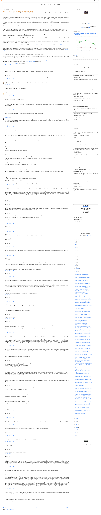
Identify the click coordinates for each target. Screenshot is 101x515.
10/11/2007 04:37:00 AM (9, 441)
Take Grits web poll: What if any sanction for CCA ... (83, 346)
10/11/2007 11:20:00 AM (9, 446)
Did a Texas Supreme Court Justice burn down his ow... (83, 389)
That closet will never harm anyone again (81, 343)
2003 (75, 435)
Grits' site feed (88, 23)
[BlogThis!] (21, 63)
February (77, 427)
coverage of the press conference (49, 60)
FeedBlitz (89, 27)
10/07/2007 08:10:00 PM (9, 376)
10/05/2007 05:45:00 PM (9, 184)
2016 (75, 253)
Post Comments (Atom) (10, 509)
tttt (5, 92)
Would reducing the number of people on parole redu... (83, 363)
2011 (75, 261)
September (77, 416)
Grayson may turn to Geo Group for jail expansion (82, 342)
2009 (75, 264)
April (76, 424)
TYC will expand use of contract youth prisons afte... (83, 383)
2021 (75, 245)
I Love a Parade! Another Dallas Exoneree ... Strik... (83, 284)
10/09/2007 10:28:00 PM (9, 430)
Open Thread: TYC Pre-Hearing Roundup (81, 351)
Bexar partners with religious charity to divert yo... (82, 283)
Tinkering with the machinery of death (81, 355)
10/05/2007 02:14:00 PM (9, 109)
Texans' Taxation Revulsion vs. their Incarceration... (83, 348)
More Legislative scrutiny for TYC (80, 358)
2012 (75, 259)
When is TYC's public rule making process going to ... (83, 301)
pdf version (58, 13)
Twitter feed (90, 194)
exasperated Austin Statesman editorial (31, 60)
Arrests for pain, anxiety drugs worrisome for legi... (83, 304)
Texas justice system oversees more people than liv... (83, 274)
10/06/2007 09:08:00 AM (9, 240)
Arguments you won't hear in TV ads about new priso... (83, 338)
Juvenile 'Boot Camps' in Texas (80, 292)
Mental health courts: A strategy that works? (81, 392)
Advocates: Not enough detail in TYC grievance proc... (83, 287)
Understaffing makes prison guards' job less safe (82, 275)
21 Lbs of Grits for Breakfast (79, 414)
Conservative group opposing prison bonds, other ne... (83, 345)
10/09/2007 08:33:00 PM (9, 424)
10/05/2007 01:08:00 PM (9, 84)
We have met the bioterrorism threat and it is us (82, 397)
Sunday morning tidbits (78, 377)
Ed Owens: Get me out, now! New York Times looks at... (84, 335)
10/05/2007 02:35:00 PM (9, 126)
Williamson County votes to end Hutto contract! (82, 406)
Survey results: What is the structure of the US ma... (83, 281)
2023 (75, 242)
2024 (75, 241)
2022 (75, 244)
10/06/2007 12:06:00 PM (9, 276)
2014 (75, 256)
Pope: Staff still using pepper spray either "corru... (82, 326)
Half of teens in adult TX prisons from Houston (82, 277)
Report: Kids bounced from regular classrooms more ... (83, 317)
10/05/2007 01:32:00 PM (9, 89)
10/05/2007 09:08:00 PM (9, 210)
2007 (75, 267)
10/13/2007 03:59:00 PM (9, 488)
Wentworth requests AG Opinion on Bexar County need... (83, 382)
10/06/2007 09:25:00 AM (9, 255)
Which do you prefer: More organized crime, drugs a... (83, 293)
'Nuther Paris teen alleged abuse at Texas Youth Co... (83, 373)
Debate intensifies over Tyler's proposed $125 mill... (83, 366)
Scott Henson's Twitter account (79, 17)
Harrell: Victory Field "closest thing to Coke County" (83, 327)
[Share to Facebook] (23, 63)
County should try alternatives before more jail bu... (83, 329)
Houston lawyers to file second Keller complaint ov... (83, 352)
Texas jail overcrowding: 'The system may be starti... (83, 410)
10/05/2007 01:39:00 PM (9, 95)
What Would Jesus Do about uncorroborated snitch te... (83, 312)
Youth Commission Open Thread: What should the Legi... (84, 330)
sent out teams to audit (33, 44)
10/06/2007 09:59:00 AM (9, 270)
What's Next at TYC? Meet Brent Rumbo (81, 400)
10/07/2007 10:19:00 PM (9, 382)
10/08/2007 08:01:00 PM (9, 405)
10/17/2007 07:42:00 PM (9, 503)
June (76, 421)
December (77, 268)
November (77, 270)
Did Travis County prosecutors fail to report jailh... (83, 339)
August (77, 418)
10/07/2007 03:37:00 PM (9, 352)
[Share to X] (22, 63)
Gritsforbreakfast (7, 81)
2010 (75, 262)
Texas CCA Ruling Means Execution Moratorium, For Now (84, 398)
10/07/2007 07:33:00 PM (9, 368)
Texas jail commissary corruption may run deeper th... (83, 311)
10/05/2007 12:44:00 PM (9, 78)
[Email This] (20, 63)
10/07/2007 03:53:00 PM (9, 357)
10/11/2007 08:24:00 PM (9, 453)
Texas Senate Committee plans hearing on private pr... (83, 379)
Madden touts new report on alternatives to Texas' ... (83, 302)
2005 (75, 432)
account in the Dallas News (16, 60)
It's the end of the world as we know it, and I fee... (82, 290)
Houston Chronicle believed (61, 60)
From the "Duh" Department (79, 361)
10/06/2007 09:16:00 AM (9, 246)
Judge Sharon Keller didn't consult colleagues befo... (83, 370)
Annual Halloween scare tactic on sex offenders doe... (83, 272)
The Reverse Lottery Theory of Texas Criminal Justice (83, 354)
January (77, 429)
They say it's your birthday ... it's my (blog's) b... (82, 375)
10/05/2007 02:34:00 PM (9, 114)
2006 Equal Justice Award (86, 206)
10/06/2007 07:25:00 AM (9, 223)
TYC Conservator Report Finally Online (81, 324)
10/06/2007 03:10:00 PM (9, 301)
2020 (75, 247)
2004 (75, 434)
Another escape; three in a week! (80, 413)
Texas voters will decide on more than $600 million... (83, 376)
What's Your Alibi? (78, 380)
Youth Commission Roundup (79, 308)
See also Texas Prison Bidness (30, 61)
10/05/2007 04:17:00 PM (9, 173)
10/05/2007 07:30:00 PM (9, 201)
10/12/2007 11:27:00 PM (9, 472)
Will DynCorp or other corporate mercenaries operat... (83, 299)
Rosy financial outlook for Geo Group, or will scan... (83, 372)
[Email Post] (19, 63)
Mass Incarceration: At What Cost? (80, 385)
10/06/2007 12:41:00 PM (9, 294)
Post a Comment (5, 505)
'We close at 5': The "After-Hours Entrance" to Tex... (83, 341)
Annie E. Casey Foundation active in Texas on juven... (83, 332)
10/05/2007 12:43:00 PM (9, 72)
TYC (12, 64)
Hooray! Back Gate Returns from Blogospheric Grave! (83, 388)
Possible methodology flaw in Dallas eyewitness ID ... (83, 401)
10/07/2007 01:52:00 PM (9, 332)
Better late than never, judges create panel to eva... (82, 336)
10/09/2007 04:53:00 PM (9, 417)
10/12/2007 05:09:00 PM (9, 466)
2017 (75, 251)
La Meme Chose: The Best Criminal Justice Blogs (82, 360)
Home (36, 507)
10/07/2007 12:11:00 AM (9, 318)
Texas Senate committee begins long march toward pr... (83, 349)
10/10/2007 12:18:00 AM (9, 435)
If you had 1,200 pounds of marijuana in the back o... (83, 314)
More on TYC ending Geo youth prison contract (82, 404)
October (77, 271)
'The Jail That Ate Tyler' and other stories (81, 289)
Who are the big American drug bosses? (81, 320)
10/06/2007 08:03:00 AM (9, 231)
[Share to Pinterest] (24, 63)
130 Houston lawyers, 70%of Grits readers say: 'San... (83, 309)
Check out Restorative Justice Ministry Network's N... (83, 286)
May (76, 422)
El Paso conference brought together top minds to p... (83, 391)
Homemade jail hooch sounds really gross (81, 280)
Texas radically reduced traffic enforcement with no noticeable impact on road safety (84, 34)
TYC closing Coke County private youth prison (82, 407)
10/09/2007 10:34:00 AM (9, 410)
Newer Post (4, 507)
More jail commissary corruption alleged (81, 323)
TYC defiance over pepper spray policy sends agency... (83, 298)
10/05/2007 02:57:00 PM (9, 151)
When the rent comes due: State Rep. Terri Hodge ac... (83, 403)
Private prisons (8, 64)
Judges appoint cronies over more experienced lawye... (83, 315)
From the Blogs (77, 318)
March (77, 425)
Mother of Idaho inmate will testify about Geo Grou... (83, 357)
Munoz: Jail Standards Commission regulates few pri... (83, 333)
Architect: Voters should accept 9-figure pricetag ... (83, 394)
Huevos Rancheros (89, 235)
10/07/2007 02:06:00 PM (9, 345)
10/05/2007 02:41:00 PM (9, 144)
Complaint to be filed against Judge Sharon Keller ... (83, 364)
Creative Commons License (90, 442)
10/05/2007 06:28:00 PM (9, 196)
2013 (75, 258)
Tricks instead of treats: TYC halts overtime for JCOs (83, 278)
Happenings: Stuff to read (79, 321)
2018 (75, 250)
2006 (75, 430)
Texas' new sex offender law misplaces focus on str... (83, 306)
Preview (82, 27)
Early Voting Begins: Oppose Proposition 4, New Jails (83, 305)
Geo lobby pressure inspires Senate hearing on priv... (83, 367)
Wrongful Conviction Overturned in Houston (82, 386)
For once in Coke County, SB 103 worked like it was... (83, 395)
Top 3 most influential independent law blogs (85, 214)
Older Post (67, 507)
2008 (75, 265)
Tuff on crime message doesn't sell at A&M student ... (83, 409)
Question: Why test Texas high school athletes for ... (83, 295)
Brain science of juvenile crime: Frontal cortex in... (83, 412)
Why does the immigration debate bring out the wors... (83, 369)
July (76, 419)
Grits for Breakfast (50, 5)
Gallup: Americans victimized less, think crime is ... (83, 296)
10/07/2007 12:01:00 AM (9, 311)
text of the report (42, 13)
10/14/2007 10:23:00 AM (9, 495)
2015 (75, 254)
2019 (75, 248)
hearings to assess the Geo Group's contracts (61, 44)
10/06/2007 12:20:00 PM (9, 287)
